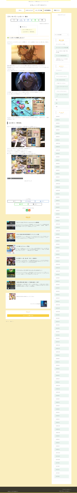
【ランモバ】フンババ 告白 (60, 44)
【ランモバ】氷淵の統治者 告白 (61, 55)
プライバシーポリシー (66, 489)
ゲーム (9, 178)
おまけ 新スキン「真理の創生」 (29, 31)
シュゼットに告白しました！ (27, 29)
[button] (42, 20)
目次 (23, 26)
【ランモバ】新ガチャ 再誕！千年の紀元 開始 (62, 52)
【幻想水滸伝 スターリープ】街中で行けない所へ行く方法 (62, 60)
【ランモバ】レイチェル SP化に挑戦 (62, 47)
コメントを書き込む (28, 315)
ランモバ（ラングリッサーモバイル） (17, 178)
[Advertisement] (28, 189)
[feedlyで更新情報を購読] (27, 210)
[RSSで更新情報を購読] (29, 210)
